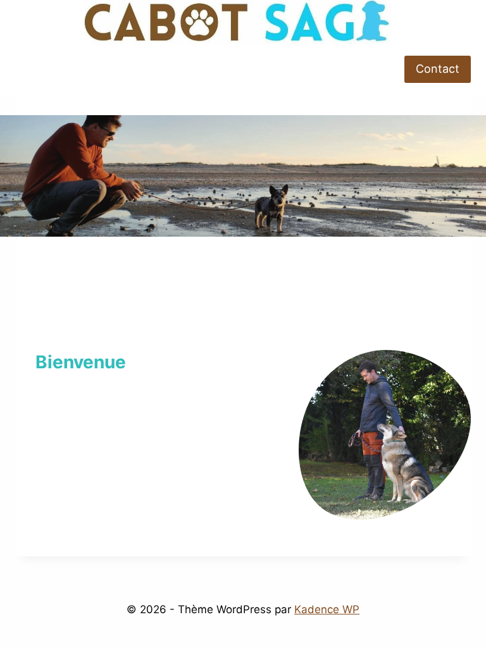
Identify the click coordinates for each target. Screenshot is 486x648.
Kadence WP (326, 609)
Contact (437, 68)
